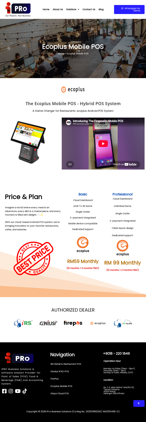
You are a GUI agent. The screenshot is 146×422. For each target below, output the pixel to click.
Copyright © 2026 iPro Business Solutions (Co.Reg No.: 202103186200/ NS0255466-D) (73, 411)
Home (61, 53)
